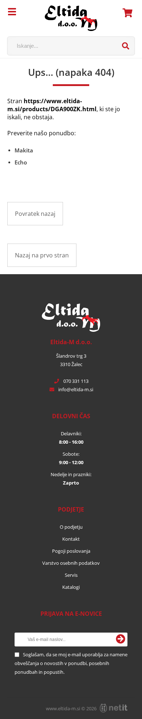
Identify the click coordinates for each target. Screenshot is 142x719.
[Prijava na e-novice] (120, 639)
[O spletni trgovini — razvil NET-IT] (113, 708)
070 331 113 (75, 381)
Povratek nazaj (35, 214)
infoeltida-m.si (75, 389)
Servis (71, 575)
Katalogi (71, 587)
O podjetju (71, 527)
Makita (24, 150)
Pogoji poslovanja (71, 551)
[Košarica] (128, 13)
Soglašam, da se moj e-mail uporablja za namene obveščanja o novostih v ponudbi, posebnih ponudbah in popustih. (71, 663)
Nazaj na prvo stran (42, 255)
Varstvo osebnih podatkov (71, 563)
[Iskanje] (126, 46)
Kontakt (71, 539)
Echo (21, 162)
